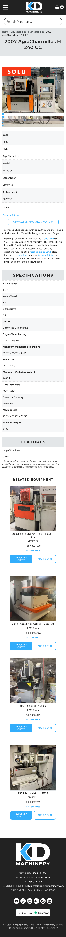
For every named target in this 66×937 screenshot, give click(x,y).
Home (5, 31)
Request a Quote (21, 559)
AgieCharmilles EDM (40, 251)
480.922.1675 (36, 881)
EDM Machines (36, 31)
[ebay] (43, 901)
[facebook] (49, 901)
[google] (23, 901)
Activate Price (33, 550)
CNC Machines (18, 31)
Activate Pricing (11, 215)
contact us (21, 255)
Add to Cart (45, 558)
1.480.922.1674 (42, 877)
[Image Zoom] (3, 114)
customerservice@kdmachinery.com (44, 885)
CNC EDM (49, 238)
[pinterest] (29, 901)
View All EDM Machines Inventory (33, 221)
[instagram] (36, 901)
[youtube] (16, 901)
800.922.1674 (40, 873)
